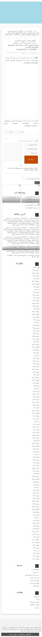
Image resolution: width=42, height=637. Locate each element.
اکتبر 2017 (36, 537)
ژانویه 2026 (36, 270)
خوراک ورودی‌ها (34, 602)
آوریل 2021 (36, 424)
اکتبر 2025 (36, 278)
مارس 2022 (36, 394)
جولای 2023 (36, 350)
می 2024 (36, 322)
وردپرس (37, 607)
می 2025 (36, 289)
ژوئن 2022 (36, 385)
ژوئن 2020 (36, 451)
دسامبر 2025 (35, 273)
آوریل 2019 (36, 490)
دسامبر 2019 (35, 468)
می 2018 (36, 517)
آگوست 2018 (35, 509)
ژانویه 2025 (36, 300)
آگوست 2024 (35, 314)
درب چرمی (24, 52)
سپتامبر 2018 (35, 506)
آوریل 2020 (36, 457)
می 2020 (36, 454)
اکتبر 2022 (36, 375)
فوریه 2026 (36, 267)
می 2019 (36, 487)
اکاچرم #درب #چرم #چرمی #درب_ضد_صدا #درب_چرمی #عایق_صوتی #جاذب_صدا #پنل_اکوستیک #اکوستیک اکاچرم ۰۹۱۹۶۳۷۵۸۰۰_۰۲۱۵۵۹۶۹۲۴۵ (23, 45)
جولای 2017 (36, 545)
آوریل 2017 (36, 553)
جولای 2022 (36, 383)
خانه (35, 31)
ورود (38, 599)
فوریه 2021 (36, 429)
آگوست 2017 (35, 542)
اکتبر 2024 (36, 309)
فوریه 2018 (36, 526)
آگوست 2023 (35, 347)
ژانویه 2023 (36, 366)
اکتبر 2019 (36, 473)
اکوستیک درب (28, 31)
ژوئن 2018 (36, 515)
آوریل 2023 (36, 358)
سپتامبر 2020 (35, 443)
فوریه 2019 (36, 495)
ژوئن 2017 (36, 548)
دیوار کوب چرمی (34, 580)
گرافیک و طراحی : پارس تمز (20, 634)
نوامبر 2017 (36, 534)
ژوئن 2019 (36, 484)
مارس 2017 (36, 556)
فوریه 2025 (36, 298)
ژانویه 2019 (36, 498)
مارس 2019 (36, 493)
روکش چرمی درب (31, 53)
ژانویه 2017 (36, 559)
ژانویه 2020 (36, 465)
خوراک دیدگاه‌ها (34, 605)
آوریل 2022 (36, 391)
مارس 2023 (36, 361)
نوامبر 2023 (36, 339)
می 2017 (36, 550)
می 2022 (36, 388)
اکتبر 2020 (36, 440)
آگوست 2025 (35, 284)
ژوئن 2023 (36, 353)
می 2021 (36, 421)
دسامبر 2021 (35, 402)
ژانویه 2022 (36, 399)
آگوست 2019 (35, 479)
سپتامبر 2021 (35, 410)
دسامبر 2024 (35, 303)
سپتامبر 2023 (35, 344)
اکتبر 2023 (36, 342)
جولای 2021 (36, 416)
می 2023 (36, 355)
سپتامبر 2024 (35, 311)
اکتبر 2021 (36, 407)
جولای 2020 (36, 449)
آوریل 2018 (36, 520)
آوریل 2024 (36, 325)
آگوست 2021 (35, 413)
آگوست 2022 (35, 380)
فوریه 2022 (36, 396)
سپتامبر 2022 (35, 377)
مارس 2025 (36, 295)
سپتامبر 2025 (35, 281)
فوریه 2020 (36, 462)
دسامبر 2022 (35, 369)
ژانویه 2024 (36, 333)
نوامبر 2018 (36, 504)
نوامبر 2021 (36, 405)
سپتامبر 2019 (35, 476)
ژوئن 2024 (36, 320)
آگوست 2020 (35, 446)
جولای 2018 (36, 512)
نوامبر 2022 (36, 372)
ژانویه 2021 (36, 432)
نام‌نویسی (36, 596)
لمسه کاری (24, 53)
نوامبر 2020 (36, 438)
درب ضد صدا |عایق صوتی (16, 52)
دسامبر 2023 (35, 336)
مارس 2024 (36, 328)
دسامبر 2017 (35, 531)
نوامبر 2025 (36, 276)
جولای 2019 (36, 482)
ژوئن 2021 (36, 418)
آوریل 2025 (36, 292)
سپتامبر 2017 (35, 539)
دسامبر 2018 (35, 501)
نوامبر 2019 (36, 471)
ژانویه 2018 (36, 528)
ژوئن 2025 (36, 287)
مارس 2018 (36, 523)
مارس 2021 (36, 427)
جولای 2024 (36, 317)
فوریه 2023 (36, 364)
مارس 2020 (36, 460)
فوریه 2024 (36, 331)
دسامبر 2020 (35, 435)
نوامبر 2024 (36, 306)
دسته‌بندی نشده (34, 577)
